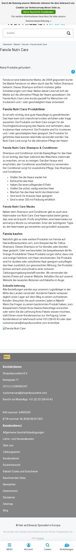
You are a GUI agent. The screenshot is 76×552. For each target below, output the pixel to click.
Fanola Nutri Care (38, 44)
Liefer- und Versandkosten (18, 438)
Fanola (25, 44)
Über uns (8, 445)
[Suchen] (68, 34)
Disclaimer (9, 497)
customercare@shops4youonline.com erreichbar (31, 322)
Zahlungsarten (11, 451)
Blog (5, 510)
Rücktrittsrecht (11, 464)
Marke (17, 44)
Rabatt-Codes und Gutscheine (20, 471)
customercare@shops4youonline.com (25, 392)
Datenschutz (10, 490)
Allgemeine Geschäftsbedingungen (23, 432)
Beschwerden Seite (14, 477)
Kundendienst (11, 458)
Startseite (7, 44)
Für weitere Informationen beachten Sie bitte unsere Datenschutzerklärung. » (38, 18)
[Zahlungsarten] (7, 357)
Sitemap (8, 503)
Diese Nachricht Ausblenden (38, 12)
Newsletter (9, 484)
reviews (40, 538)
